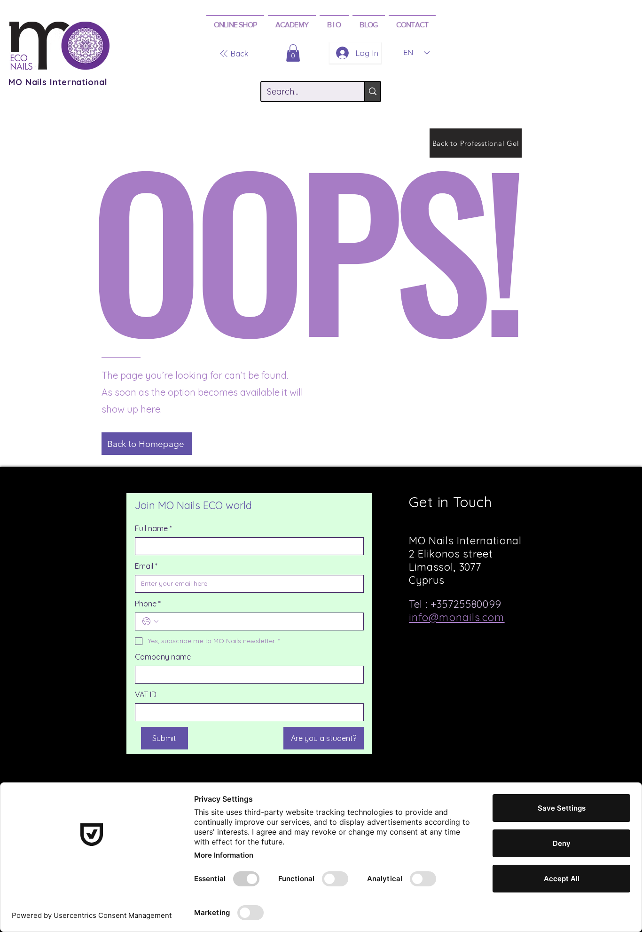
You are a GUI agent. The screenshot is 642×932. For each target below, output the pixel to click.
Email (146, 566)
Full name (153, 528)
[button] (235, 24)
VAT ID (146, 694)
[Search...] (372, 91)
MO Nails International (58, 82)
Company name (163, 656)
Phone (148, 603)
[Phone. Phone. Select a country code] (150, 621)
